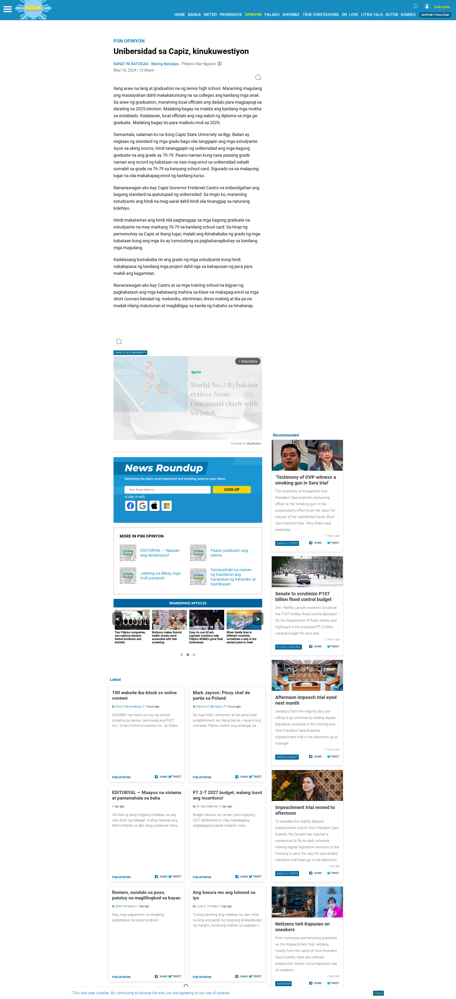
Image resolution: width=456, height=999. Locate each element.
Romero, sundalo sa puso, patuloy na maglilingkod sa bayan (146, 895)
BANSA (194, 14)
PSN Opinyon (129, 41)
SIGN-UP (231, 489)
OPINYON (253, 14)
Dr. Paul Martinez (207, 806)
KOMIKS (408, 14)
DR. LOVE (350, 14)
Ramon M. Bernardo (209, 706)
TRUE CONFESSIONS (321, 14)
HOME (179, 14)
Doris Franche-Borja (128, 706)
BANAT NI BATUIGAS (131, 64)
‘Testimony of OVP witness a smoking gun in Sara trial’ (305, 480)
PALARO (272, 14)
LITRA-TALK (372, 14)
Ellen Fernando (125, 906)
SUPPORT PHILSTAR (435, 15)
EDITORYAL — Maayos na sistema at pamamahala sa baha (146, 795)
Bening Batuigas (165, 64)
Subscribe (442, 7)
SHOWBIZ (291, 14)
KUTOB (392, 14)
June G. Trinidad (207, 906)
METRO (210, 14)
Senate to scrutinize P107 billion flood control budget (303, 596)
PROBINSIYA (231, 14)
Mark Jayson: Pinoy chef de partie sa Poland (221, 695)
